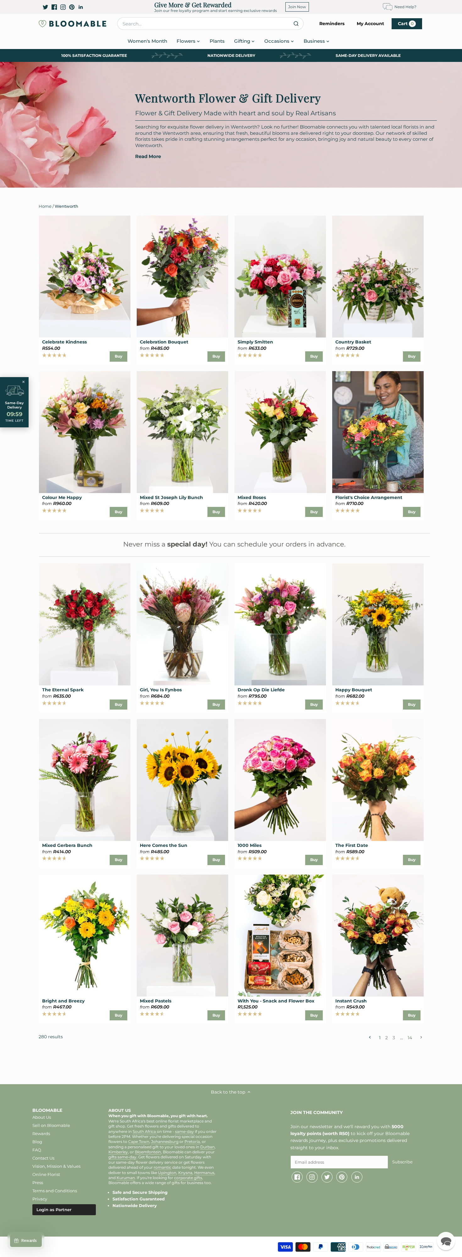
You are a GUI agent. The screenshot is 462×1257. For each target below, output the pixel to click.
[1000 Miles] (280, 780)
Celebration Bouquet (164, 342)
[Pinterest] (71, 7)
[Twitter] (45, 7)
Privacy (39, 1198)
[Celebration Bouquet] (182, 277)
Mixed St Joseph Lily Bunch (171, 497)
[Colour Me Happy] (84, 432)
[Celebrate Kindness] (84, 277)
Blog (37, 1141)
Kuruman (126, 1178)
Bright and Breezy (63, 1001)
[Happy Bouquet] (378, 624)
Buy (118, 356)
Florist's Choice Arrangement (368, 497)
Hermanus (204, 1173)
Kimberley (118, 1152)
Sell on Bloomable (51, 1125)
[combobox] (210, 23)
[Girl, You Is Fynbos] (182, 624)
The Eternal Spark (63, 690)
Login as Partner (53, 1209)
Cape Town (138, 1141)
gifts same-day (122, 1157)
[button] (446, 1241)
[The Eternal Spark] (84, 624)
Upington (167, 1173)
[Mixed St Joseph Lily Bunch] (182, 432)
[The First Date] (378, 780)
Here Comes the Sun (163, 845)
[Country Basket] (378, 277)
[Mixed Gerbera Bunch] (84, 780)
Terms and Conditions (54, 1190)
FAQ (36, 1149)
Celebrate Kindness (64, 342)
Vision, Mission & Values (56, 1166)
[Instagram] (63, 7)
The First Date (351, 845)
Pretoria (192, 1141)
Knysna (185, 1173)
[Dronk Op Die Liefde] (280, 624)
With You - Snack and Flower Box (276, 1001)
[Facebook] (54, 7)
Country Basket (353, 342)
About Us (41, 1117)
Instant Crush (351, 1001)
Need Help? (405, 6)
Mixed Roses (252, 497)
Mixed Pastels (155, 1001)
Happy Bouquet (353, 690)
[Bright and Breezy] (84, 935)
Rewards (41, 1133)
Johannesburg (165, 1141)
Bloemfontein (148, 1152)
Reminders (331, 23)
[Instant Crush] (378, 935)
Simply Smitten (255, 342)
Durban (207, 1147)
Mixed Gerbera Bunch (67, 845)
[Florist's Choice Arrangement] (378, 432)
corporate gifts (188, 1178)
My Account (370, 23)
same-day (184, 1131)
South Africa (145, 1131)
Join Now (297, 6)
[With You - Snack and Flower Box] (280, 935)
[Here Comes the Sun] (182, 780)
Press (37, 1182)
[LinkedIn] (80, 7)
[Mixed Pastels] (182, 935)
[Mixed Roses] (280, 432)
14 (410, 1037)
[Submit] (296, 24)
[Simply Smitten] (280, 277)
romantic (162, 1167)
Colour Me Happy (62, 497)
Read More (148, 156)
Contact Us (43, 1158)
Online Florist (46, 1174)
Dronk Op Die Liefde (261, 690)
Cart (406, 23)
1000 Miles (249, 845)
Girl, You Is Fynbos (161, 690)
